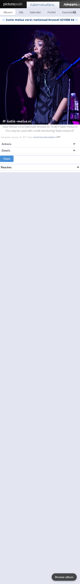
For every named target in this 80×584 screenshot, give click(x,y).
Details (6, 150)
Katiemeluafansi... (43, 4)
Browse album (64, 577)
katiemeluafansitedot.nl (45, 137)
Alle (21, 12)
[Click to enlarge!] (40, 75)
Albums (7, 12)
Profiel (52, 12)
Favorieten (68, 12)
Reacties (6, 167)
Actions (6, 144)
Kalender (35, 12)
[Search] (74, 12)
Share (6, 158)
